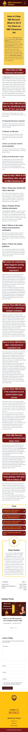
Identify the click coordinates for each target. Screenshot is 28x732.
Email (4, 672)
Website (5, 679)
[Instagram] (12, 713)
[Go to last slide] (4, 614)
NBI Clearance (7, 77)
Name (5, 666)
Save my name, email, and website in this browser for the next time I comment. (13, 683)
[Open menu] (24, 3)
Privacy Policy (14, 725)
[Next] (24, 614)
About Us (14, 723)
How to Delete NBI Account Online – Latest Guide (22, 585)
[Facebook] (10, 713)
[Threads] (18, 713)
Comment (5, 646)
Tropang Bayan (8, 623)
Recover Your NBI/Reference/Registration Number (9, 585)
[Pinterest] (15, 713)
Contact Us (14, 721)
